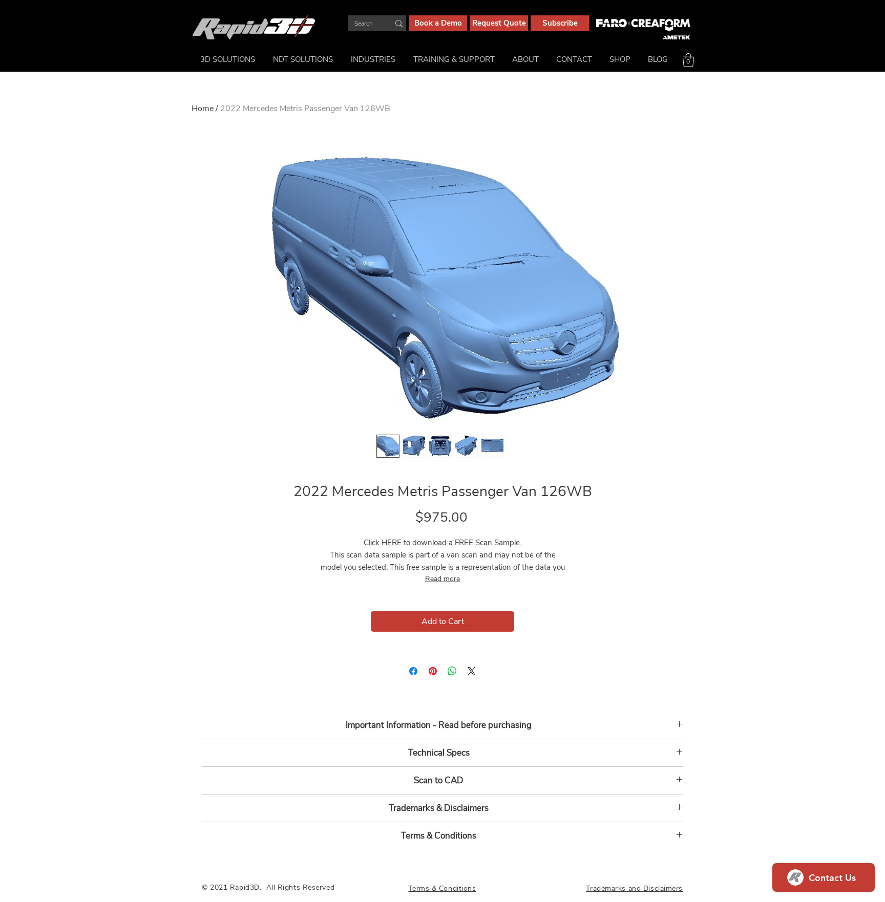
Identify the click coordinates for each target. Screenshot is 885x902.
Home (203, 108)
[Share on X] (472, 671)
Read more (442, 579)
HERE (392, 543)
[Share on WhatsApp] (452, 671)
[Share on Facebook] (413, 671)
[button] (688, 60)
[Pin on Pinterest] (433, 671)
